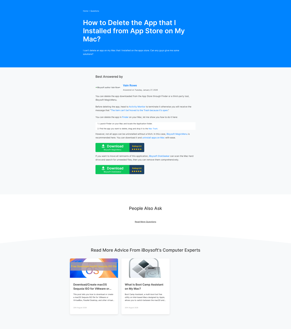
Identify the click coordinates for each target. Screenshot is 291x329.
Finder (125, 117)
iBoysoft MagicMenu (176, 134)
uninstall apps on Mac (153, 137)
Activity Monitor (137, 106)
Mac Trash (153, 128)
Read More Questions (145, 222)
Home (85, 11)
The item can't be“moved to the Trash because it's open (139, 110)
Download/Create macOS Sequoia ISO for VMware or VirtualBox (91, 288)
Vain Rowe (130, 85)
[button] (119, 147)
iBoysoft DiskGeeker (159, 156)
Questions (94, 11)
